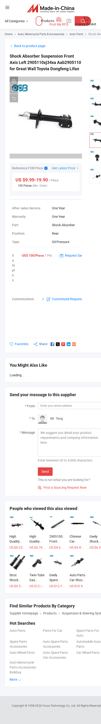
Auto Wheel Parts (22, 652)
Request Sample (76, 255)
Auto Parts (76, 34)
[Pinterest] (63, 344)
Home (8, 34)
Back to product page (29, 46)
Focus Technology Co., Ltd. (59, 705)
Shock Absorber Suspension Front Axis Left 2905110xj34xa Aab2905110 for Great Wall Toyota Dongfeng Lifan (45, 62)
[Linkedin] (68, 344)
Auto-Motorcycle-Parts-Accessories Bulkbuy (23, 667)
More (14, 679)
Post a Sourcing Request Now (62, 487)
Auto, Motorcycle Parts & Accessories (41, 34)
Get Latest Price (64, 168)
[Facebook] (52, 344)
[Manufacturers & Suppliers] (50, 8)
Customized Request (67, 299)
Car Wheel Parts (88, 652)
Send (45, 471)
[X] (58, 344)
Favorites (21, 344)
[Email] (74, 344)
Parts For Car (52, 630)
